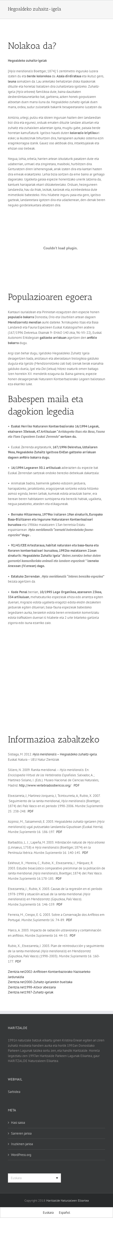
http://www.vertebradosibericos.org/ (45, 785)
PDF (77, 785)
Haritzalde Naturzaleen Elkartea (67, 1200)
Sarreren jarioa (21, 1133)
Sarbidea (14, 1091)
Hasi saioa (18, 1122)
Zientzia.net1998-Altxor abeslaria (32, 987)
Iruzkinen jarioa (22, 1144)
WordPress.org (21, 1155)
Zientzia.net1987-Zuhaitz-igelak (30, 992)
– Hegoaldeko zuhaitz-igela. (65, 754)
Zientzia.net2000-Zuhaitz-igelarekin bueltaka (40, 982)
